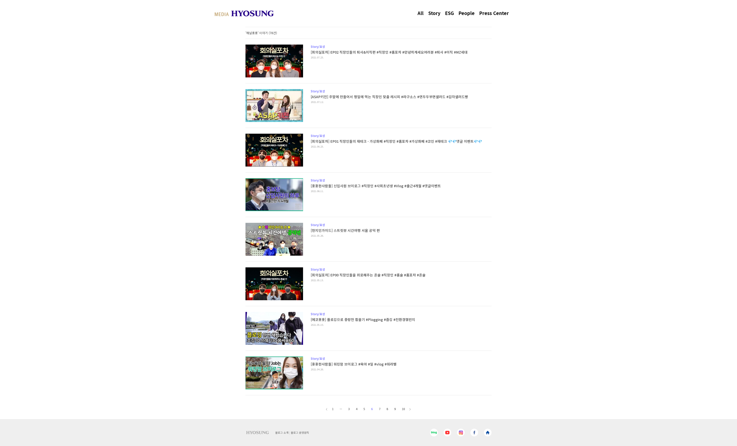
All (421, 13)
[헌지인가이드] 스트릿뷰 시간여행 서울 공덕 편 (345, 230)
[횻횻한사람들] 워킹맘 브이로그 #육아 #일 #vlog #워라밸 (354, 363)
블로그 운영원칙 (300, 432)
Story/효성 (318, 47)
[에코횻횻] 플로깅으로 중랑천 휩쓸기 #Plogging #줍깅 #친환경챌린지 (363, 319)
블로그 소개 (281, 432)
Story (434, 13)
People (467, 13)
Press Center (494, 13)
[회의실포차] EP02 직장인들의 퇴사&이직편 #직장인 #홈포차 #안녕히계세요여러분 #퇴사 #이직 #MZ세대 (389, 52)
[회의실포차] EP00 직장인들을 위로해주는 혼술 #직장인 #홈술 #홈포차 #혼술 (368, 274)
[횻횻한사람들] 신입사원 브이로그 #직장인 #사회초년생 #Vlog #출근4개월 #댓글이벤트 (376, 185)
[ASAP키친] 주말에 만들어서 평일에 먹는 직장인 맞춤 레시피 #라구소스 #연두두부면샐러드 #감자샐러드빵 (389, 96)
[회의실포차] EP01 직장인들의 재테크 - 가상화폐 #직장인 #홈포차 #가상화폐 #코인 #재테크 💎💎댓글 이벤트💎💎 (396, 141)
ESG (449, 13)
